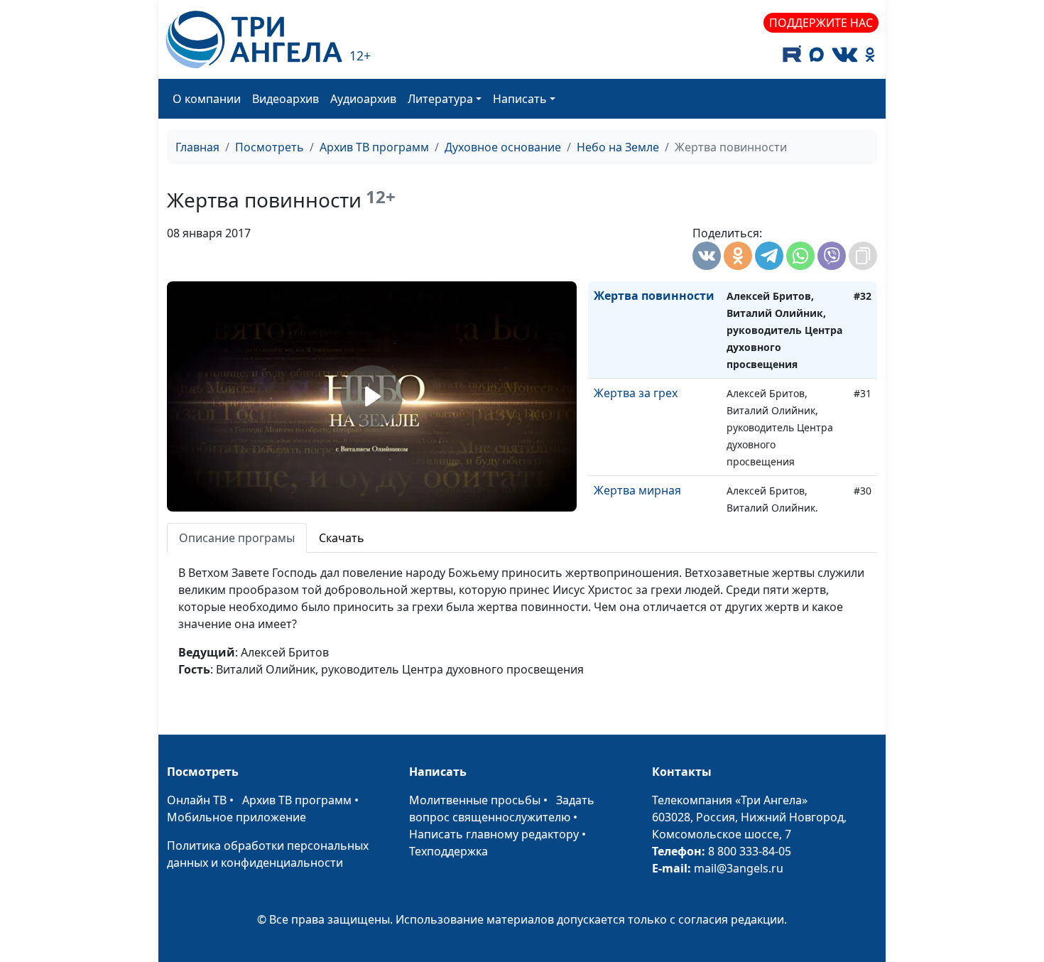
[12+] (253, 39)
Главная (197, 147)
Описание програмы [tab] (237, 538)
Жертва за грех (636, 393)
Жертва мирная (637, 490)
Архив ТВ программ (374, 147)
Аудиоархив (363, 99)
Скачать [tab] (341, 538)
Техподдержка (448, 851)
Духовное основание (503, 147)
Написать (520, 99)
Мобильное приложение (236, 817)
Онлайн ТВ (197, 800)
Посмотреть (269, 147)
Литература (440, 99)
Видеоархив (285, 99)
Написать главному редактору (494, 834)
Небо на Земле (618, 147)
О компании (207, 99)
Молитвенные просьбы (474, 800)
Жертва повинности (654, 295)
